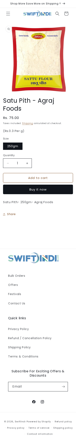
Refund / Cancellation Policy (30, 338)
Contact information (40, 434)
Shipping (27, 123)
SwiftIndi (20, 421)
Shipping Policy (19, 347)
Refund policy (63, 421)
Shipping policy (63, 427)
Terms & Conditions (23, 356)
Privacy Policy (18, 329)
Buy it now (38, 189)
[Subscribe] (63, 386)
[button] (8, 13)
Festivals (14, 294)
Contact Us (16, 303)
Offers (13, 285)
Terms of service (38, 427)
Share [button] (11, 214)
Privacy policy (16, 427)
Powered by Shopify (39, 421)
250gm (12, 146)
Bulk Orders (16, 276)
